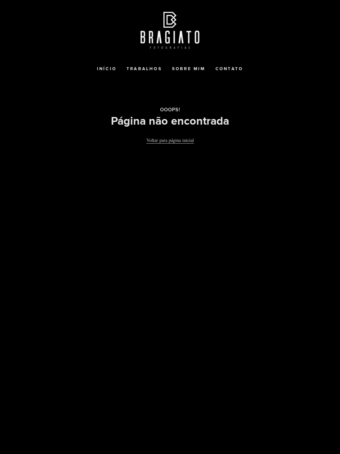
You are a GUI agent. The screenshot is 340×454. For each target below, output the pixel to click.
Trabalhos (144, 68)
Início (107, 68)
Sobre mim (189, 68)
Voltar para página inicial (170, 140)
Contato (229, 68)
